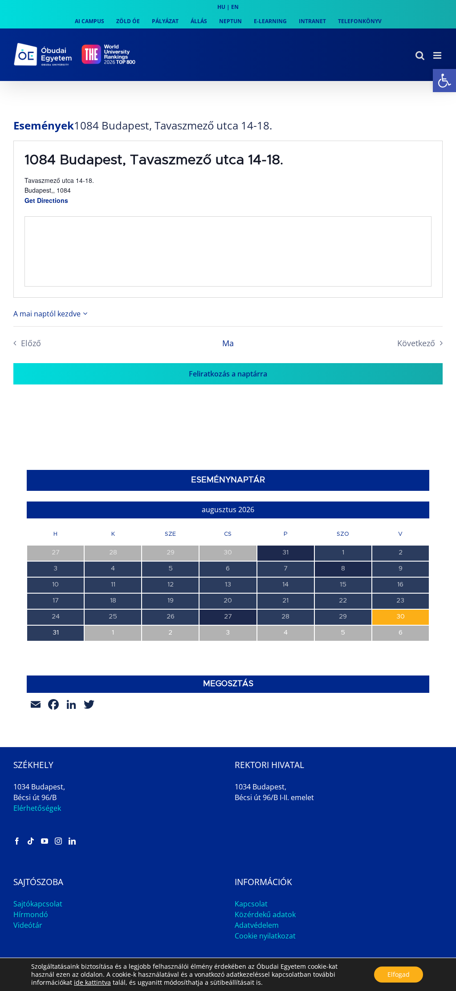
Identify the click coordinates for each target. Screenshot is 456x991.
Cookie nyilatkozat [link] (265, 936)
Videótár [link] (27, 925)
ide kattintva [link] (92, 982)
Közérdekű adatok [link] (265, 914)
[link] (444, 80)
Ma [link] (228, 343)
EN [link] (235, 7)
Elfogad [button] (398, 974)
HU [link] (221, 7)
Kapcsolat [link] (251, 904)
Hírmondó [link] (30, 914)
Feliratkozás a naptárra (228, 374)
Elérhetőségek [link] (37, 808)
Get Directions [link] (46, 200)
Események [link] (43, 125)
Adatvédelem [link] (257, 925)
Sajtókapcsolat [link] (37, 904)
